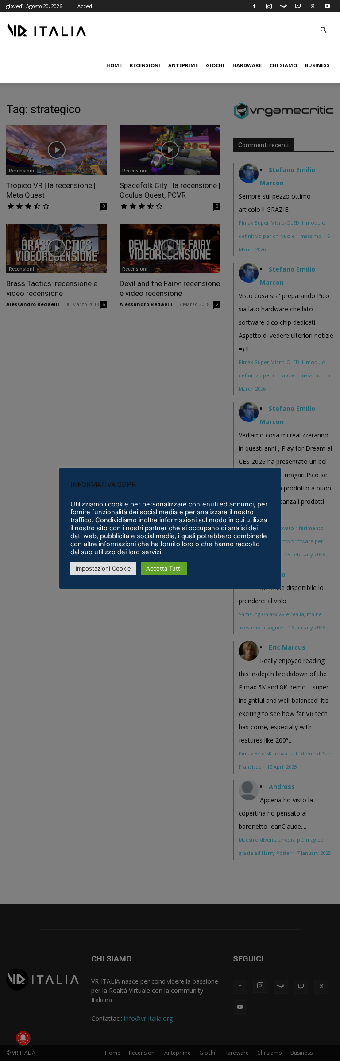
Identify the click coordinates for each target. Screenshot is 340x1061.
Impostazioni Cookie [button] (103, 568)
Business (317, 65)
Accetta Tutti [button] (164, 568)
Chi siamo (283, 65)
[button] (323, 30)
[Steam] (283, 6)
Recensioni (145, 65)
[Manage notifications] (23, 1038)
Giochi (215, 65)
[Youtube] (327, 6)
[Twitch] (298, 6)
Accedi (85, 6)
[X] (312, 6)
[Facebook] (254, 6)
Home (114, 65)
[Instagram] (268, 6)
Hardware (247, 65)
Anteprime (183, 65)
